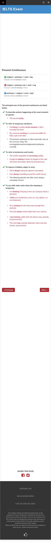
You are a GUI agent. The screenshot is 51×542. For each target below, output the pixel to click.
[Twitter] (28, 476)
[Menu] (48, 2)
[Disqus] (25, 324)
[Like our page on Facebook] (25, 535)
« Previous (8, 290)
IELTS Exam (12, 9)
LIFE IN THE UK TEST (25, 503)
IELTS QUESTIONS (25, 496)
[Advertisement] (25, 41)
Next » (44, 290)
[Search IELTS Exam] (43, 2)
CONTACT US (26, 488)
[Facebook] (23, 476)
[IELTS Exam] (3, 2)
